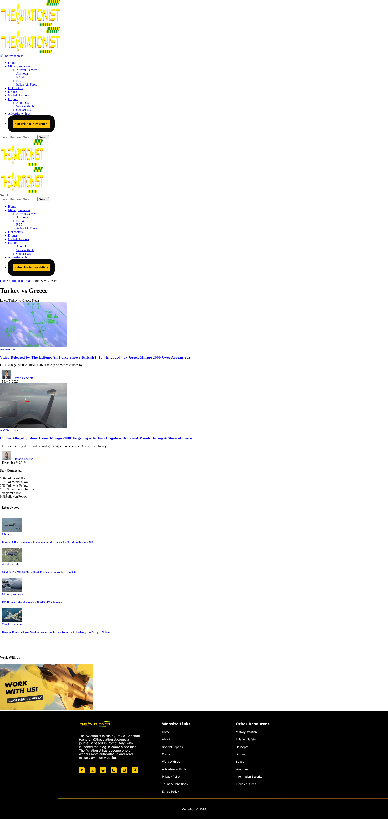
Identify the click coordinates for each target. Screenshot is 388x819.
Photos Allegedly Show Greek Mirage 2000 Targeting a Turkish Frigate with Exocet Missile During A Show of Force (96, 438)
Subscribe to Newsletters (31, 123)
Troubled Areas (246, 784)
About (166, 739)
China (6, 534)
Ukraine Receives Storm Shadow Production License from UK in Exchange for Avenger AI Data (56, 632)
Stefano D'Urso (23, 459)
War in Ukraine (12, 624)
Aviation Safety (12, 564)
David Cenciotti (23, 378)
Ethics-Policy (170, 791)
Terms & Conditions (175, 784)
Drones (240, 754)
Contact (167, 754)
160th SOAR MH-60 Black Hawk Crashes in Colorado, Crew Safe (39, 572)
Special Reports (172, 747)
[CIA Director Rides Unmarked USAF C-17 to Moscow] (12, 590)
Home (166, 732)
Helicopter (242, 747)
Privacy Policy (171, 776)
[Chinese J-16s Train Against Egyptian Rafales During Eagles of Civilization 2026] (12, 530)
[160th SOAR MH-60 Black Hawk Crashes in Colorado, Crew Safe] (12, 560)
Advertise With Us (174, 769)
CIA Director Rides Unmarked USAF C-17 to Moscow (32, 602)
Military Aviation (13, 594)
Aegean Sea (7, 349)
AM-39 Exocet (9, 430)
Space (240, 761)
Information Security (249, 776)
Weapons (242, 769)
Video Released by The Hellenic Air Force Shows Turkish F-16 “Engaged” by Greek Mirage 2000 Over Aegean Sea (95, 357)
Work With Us (171, 761)
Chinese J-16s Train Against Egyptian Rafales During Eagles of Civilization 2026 (48, 541)
